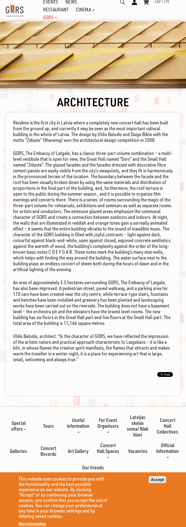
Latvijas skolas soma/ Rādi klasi (137, 426)
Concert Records (48, 451)
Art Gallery (78, 451)
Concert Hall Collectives (167, 426)
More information (32, 523)
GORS (48, 17)
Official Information (167, 448)
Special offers (18, 426)
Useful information (78, 423)
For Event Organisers (108, 423)
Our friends (93, 467)
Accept (157, 480)
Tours (48, 426)
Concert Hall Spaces (108, 448)
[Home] (16, 11)
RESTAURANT (56, 9)
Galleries (18, 451)
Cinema (84, 9)
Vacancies (137, 451)
